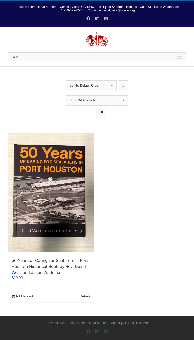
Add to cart (24, 296)
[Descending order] (123, 85)
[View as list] (101, 113)
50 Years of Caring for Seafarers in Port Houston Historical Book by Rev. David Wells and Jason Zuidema (50, 266)
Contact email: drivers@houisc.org (111, 10)
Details (85, 296)
